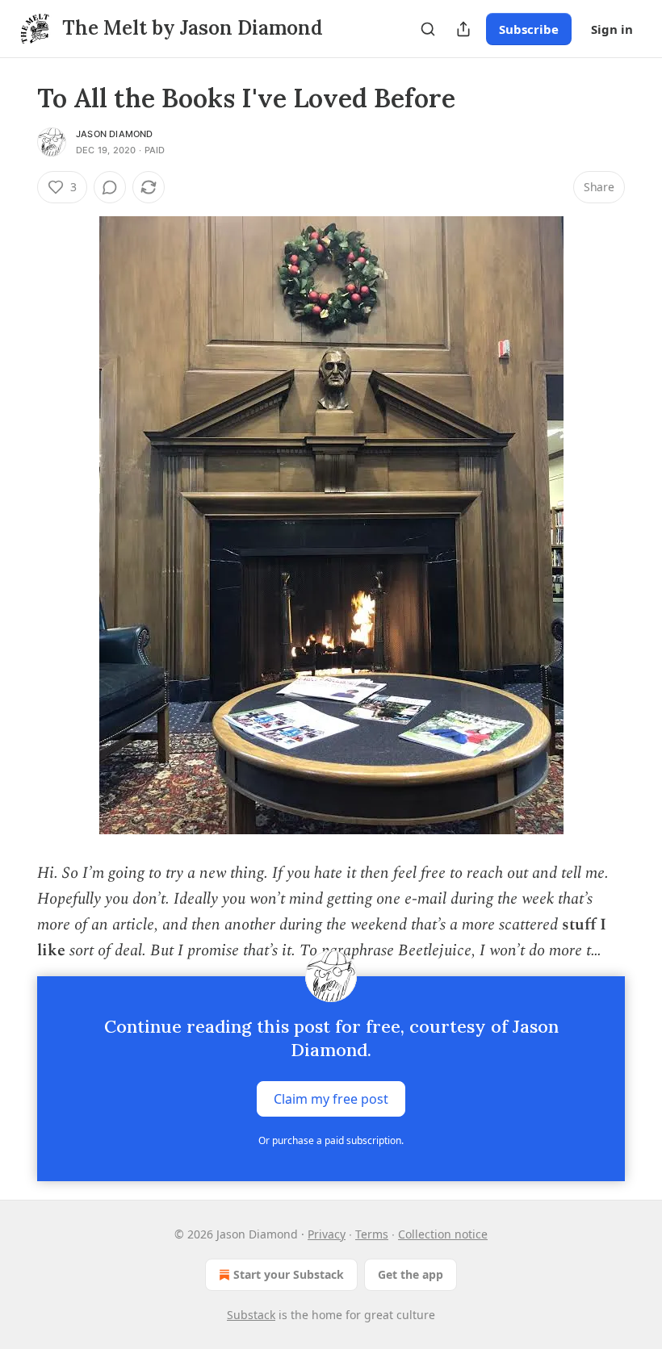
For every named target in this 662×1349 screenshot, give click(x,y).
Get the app (410, 1274)
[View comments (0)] (110, 187)
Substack (251, 1314)
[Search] (428, 29)
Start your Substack (288, 1274)
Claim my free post (331, 1099)
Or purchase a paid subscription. (331, 1140)
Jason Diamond (114, 134)
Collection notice (443, 1234)
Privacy (327, 1234)
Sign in (612, 29)
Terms (371, 1234)
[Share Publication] (463, 29)
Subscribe (529, 29)
